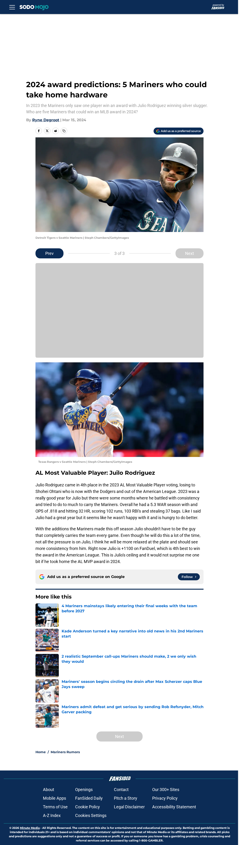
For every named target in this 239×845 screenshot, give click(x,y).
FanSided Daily (89, 798)
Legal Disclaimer (129, 806)
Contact (121, 789)
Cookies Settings (90, 815)
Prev (49, 253)
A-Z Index (52, 815)
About (48, 789)
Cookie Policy (87, 806)
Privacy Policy (165, 798)
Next (189, 253)
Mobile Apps (54, 798)
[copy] (64, 131)
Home (40, 752)
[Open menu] (12, 7)
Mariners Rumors (65, 752)
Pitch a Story (125, 798)
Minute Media (30, 828)
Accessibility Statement (174, 806)
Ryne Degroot (45, 120)
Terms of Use (55, 806)
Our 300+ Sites (165, 789)
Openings (84, 789)
